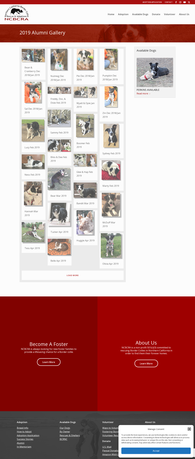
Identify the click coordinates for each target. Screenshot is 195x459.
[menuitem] (111, 14)
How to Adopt (24, 431)
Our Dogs (65, 427)
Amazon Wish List (111, 454)
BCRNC (63, 439)
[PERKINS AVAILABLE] (155, 72)
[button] (189, 429)
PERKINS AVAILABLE (148, 89)
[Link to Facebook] (176, 2)
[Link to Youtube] (185, 2)
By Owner (65, 431)
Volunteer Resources (113, 435)
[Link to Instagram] (180, 2)
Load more (73, 275)
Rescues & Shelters (70, 435)
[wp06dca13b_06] (17, 14)
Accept (156, 451)
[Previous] (141, 72)
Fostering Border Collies (115, 431)
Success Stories (25, 439)
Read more (142, 93)
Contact (168, 2)
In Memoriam (24, 446)
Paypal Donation (111, 450)
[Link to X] (189, 2)
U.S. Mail (106, 446)
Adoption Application (152, 2)
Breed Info (22, 427)
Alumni (20, 443)
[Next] (169, 72)
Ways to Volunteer (112, 427)
